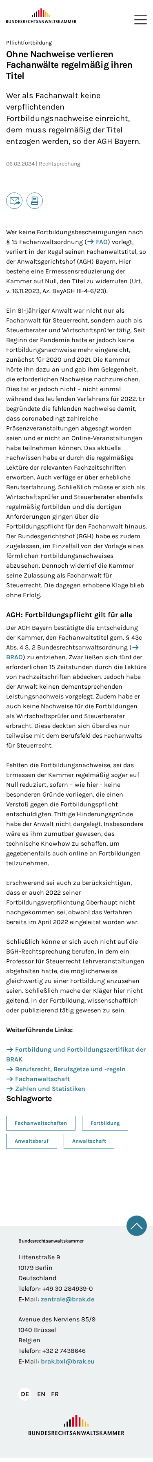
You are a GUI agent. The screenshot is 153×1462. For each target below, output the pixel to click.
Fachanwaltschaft (42, 1079)
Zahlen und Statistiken (50, 1089)
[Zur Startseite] (41, 16)
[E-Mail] (14, 201)
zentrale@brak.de (67, 1299)
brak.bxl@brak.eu (68, 1361)
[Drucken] (35, 201)
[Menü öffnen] (139, 19)
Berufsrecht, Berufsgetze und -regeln (70, 1069)
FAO (102, 242)
